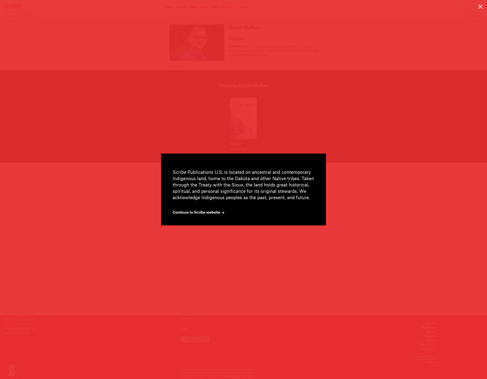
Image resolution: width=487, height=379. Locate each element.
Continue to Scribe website (197, 212)
